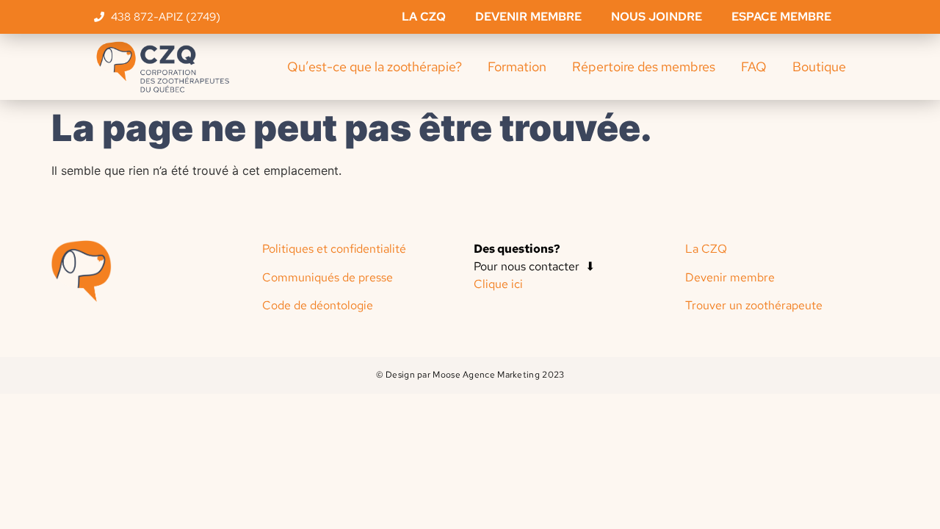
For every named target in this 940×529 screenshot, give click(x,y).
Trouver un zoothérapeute (753, 305)
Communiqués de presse (327, 277)
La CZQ (424, 16)
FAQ (754, 66)
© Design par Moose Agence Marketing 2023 (470, 375)
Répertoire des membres (643, 66)
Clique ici (498, 284)
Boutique (819, 66)
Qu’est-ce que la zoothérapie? (374, 66)
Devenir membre (528, 16)
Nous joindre (656, 16)
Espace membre (781, 16)
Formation (517, 66)
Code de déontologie (317, 305)
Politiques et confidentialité (334, 248)
